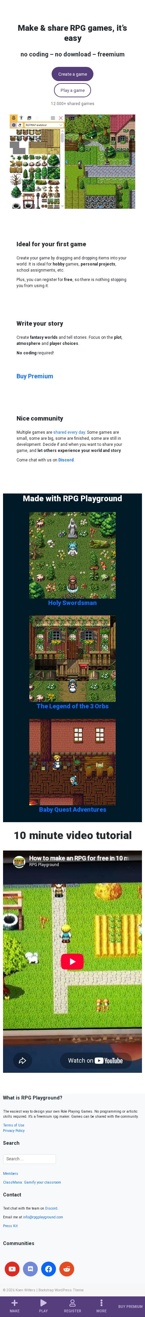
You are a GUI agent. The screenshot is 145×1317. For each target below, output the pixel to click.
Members (10, 1173)
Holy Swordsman (72, 602)
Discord (51, 1208)
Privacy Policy (14, 1131)
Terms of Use (13, 1125)
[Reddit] (67, 1269)
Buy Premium (35, 376)
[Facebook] (48, 1269)
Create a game (72, 74)
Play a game (73, 90)
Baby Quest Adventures (72, 809)
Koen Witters (25, 1290)
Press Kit (10, 1226)
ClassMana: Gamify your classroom (32, 1182)
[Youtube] (12, 1269)
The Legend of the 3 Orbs (72, 706)
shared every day (69, 432)
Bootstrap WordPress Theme (61, 1290)
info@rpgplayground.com (43, 1217)
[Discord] (30, 1269)
